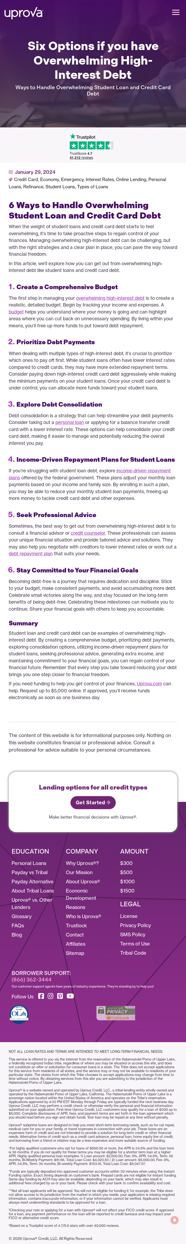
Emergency (72, 179)
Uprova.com (149, 684)
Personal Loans (29, 863)
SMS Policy (132, 934)
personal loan (69, 422)
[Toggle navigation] (175, 12)
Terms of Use (135, 944)
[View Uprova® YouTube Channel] (71, 995)
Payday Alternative (33, 881)
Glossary (21, 916)
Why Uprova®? (82, 863)
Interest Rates (100, 179)
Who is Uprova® (83, 916)
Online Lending (131, 179)
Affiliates (75, 944)
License (129, 916)
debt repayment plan (31, 553)
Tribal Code (133, 953)
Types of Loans (92, 187)
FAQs (18, 925)
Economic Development (81, 894)
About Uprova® (83, 881)
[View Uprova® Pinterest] (61, 995)
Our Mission (79, 872)
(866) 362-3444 (32, 980)
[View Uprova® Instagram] (52, 995)
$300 (126, 863)
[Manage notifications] (174, 1220)
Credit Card (26, 179)
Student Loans (60, 187)
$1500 (127, 891)
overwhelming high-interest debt (110, 298)
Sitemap (75, 953)
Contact (75, 935)
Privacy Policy (135, 925)
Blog (17, 935)
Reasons (75, 907)
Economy (49, 179)
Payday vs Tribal (30, 872)
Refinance (33, 187)
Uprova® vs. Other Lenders (32, 903)
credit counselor (88, 533)
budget (16, 312)
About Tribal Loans (33, 891)
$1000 (127, 881)
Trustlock (76, 925)
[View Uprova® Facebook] (42, 995)
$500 (126, 872)
